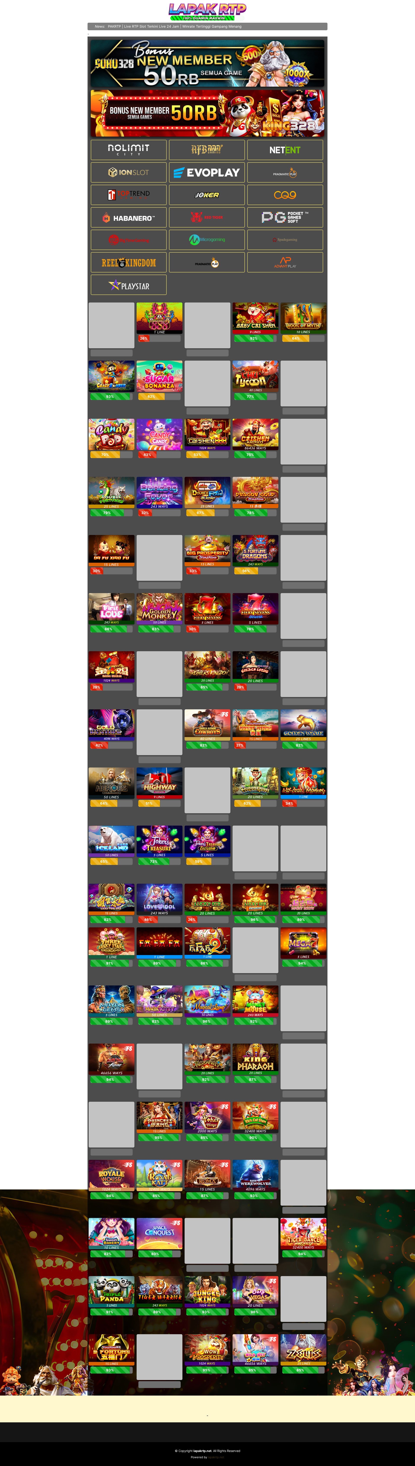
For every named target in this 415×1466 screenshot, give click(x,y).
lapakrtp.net (216, 1457)
